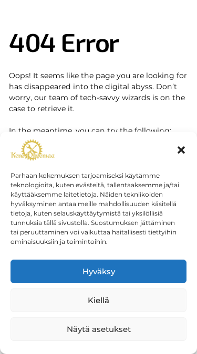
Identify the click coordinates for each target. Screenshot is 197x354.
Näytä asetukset (99, 329)
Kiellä (98, 300)
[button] (181, 150)
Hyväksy (98, 271)
